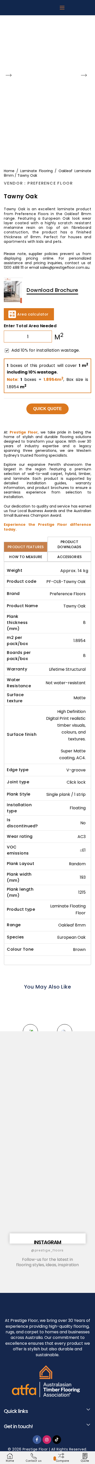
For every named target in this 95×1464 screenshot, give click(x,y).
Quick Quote (47, 409)
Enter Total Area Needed (30, 326)
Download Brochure (52, 289)
